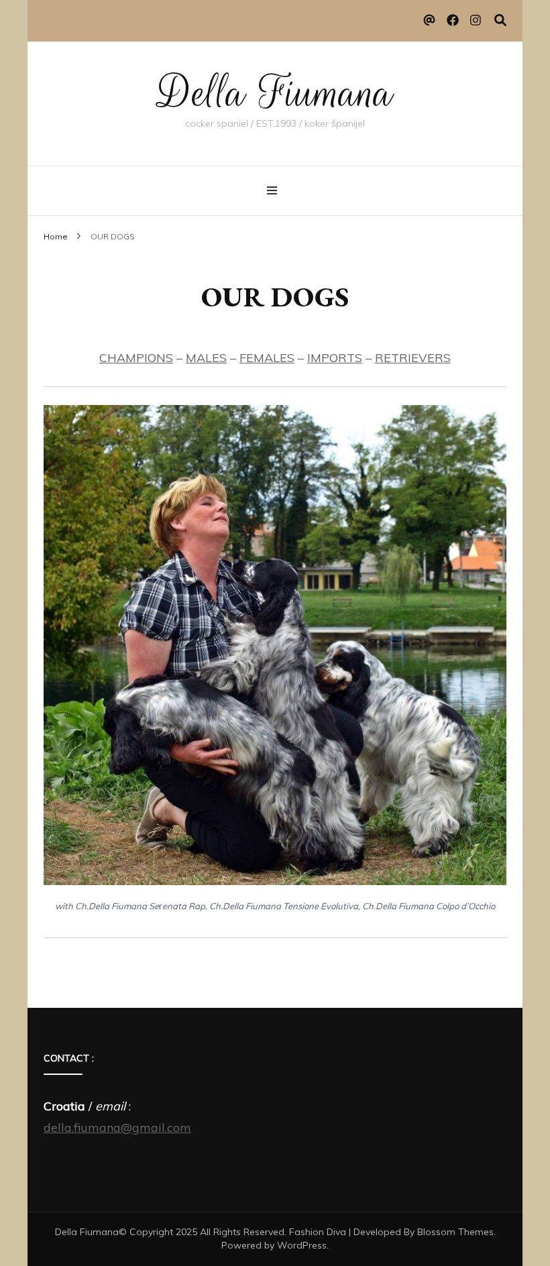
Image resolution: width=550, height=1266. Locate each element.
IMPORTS (334, 357)
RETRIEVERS (413, 357)
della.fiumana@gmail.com (117, 1127)
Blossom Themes (455, 1232)
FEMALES (266, 357)
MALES (206, 357)
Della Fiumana (275, 93)
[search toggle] (500, 20)
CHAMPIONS (136, 357)
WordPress (302, 1245)
